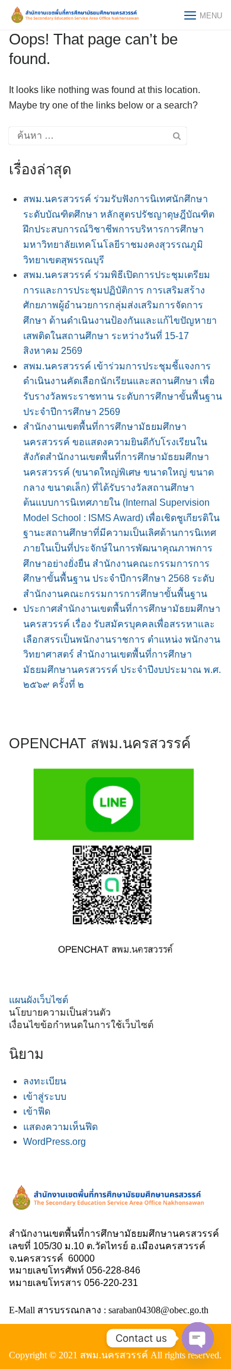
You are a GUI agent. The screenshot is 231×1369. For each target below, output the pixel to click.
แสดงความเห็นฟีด (60, 1127)
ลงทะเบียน (44, 1081)
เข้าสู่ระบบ (44, 1097)
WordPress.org (54, 1142)
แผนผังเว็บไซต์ (38, 1000)
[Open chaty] (198, 1338)
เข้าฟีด (36, 1111)
